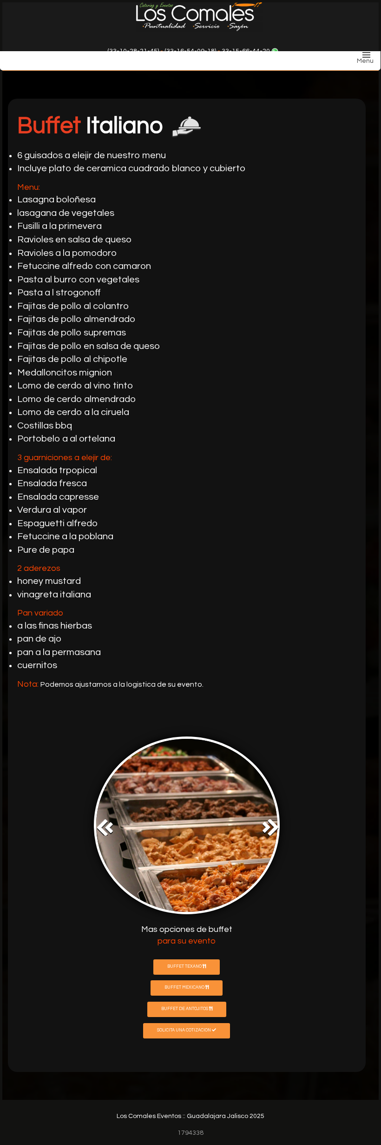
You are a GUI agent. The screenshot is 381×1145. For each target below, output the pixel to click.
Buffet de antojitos (185, 1009)
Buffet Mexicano (184, 987)
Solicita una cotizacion (184, 1030)
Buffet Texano (185, 966)
